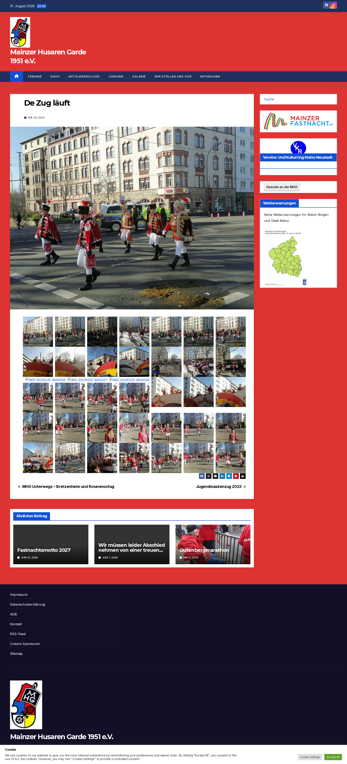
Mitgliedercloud (84, 76)
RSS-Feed (18, 634)
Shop (55, 76)
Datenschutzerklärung (27, 604)
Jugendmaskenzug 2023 (219, 486)
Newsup (68, 755)
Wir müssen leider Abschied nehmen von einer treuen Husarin (131, 550)
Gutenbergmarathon (204, 550)
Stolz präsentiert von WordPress (30, 755)
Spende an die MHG (282, 187)
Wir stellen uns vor (173, 76)
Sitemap (16, 654)
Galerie (139, 76)
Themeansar (88, 755)
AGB (13, 614)
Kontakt (16, 624)
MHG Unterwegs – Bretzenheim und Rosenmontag (68, 486)
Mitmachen (210, 76)
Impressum (19, 595)
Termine (35, 76)
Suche (269, 99)
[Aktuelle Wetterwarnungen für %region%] (286, 257)
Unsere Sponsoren (25, 644)
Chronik (116, 76)
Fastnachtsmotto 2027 (43, 550)
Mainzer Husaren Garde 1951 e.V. (61, 736)
